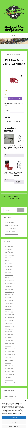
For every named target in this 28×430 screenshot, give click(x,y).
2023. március (8, 314)
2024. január (8, 297)
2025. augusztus (9, 266)
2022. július (8, 331)
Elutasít (14, 422)
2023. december (9, 300)
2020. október (8, 357)
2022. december (9, 320)
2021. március (8, 351)
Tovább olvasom (17, 181)
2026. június (8, 246)
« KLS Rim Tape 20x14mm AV (10, 196)
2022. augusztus (9, 329)
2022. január (8, 346)
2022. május (8, 337)
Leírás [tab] (7, 110)
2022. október (8, 323)
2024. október (8, 277)
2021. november (9, 349)
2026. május (8, 249)
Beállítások (14, 426)
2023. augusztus (9, 303)
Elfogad (14, 418)
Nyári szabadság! (9, 222)
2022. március (8, 343)
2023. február (8, 317)
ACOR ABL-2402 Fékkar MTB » (17, 198)
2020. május (8, 366)
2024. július (8, 286)
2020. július (8, 363)
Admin (11, 54)
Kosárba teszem (15, 98)
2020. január (8, 377)
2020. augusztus (9, 360)
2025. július (8, 269)
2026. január (8, 258)
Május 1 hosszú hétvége (11, 225)
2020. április (8, 368)
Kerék (5, 105)
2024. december (9, 275)
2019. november (9, 383)
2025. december (9, 260)
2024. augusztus (9, 283)
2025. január (8, 272)
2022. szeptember (9, 326)
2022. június (8, 334)
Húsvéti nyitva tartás (10, 228)
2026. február (8, 255)
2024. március (8, 292)
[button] (25, 400)
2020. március (8, 371)
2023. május (8, 309)
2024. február (8, 295)
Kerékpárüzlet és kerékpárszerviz (14, 28)
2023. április (8, 312)
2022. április (8, 340)
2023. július (8, 306)
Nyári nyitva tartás (10, 231)
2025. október (8, 263)
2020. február (8, 374)
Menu (14, 35)
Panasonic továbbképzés (11, 234)
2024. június (8, 289)
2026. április (8, 252)
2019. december (9, 380)
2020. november (9, 354)
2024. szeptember (9, 280)
